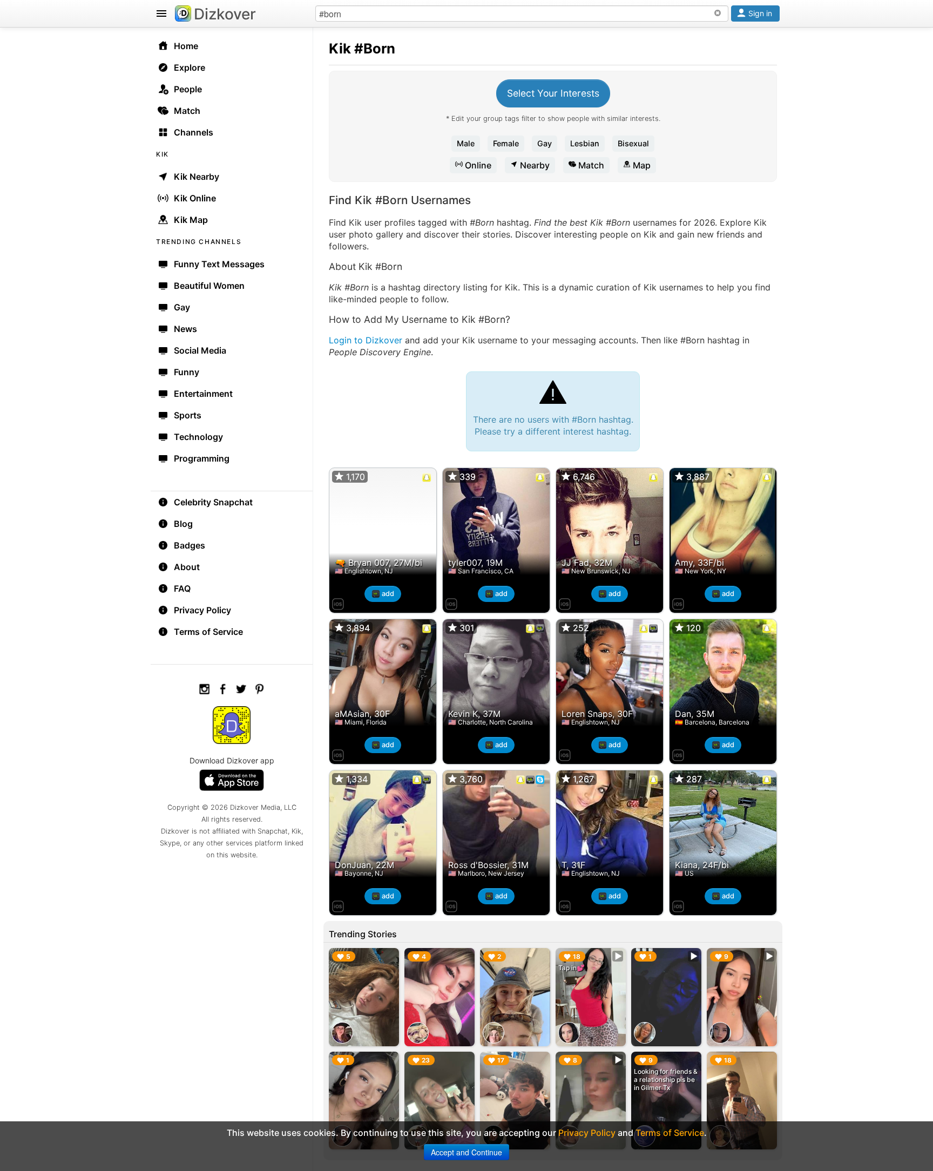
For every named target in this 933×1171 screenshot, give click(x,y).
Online (477, 165)
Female (506, 143)
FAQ (182, 588)
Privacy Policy (202, 610)
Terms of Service (208, 631)
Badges (189, 545)
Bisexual (633, 143)
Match (590, 165)
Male (466, 143)
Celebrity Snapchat (213, 502)
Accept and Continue (466, 1152)
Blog (183, 523)
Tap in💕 (571, 968)
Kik (340, 48)
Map (641, 165)
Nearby (534, 165)
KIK (162, 154)
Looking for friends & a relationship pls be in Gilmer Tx (666, 1079)
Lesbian (584, 143)
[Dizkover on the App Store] (338, 602)
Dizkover (225, 14)
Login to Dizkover (365, 340)
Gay (544, 143)
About (187, 566)
